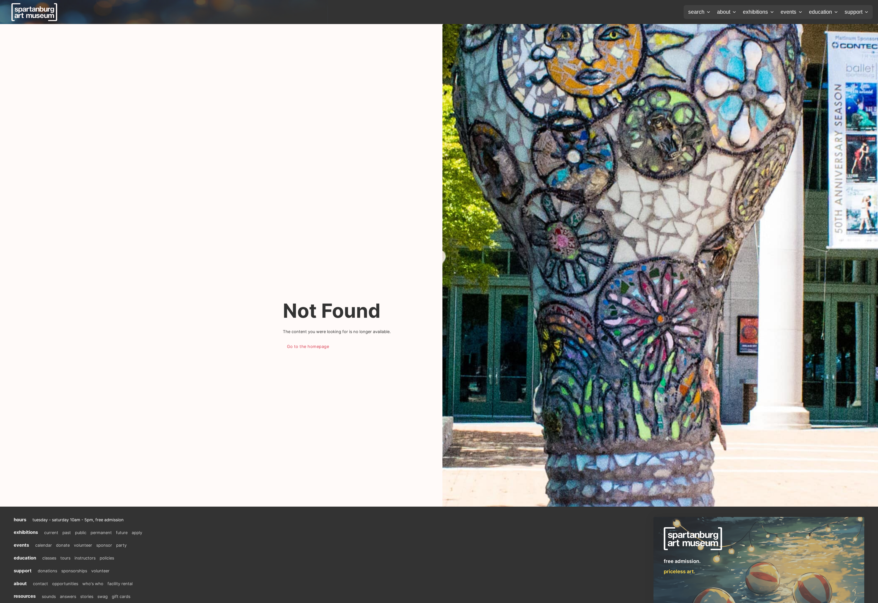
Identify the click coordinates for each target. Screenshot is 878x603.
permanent (101, 532)
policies (107, 558)
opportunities (65, 583)
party (121, 545)
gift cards (121, 596)
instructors (85, 558)
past (66, 532)
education (820, 12)
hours (20, 519)
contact (40, 583)
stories (86, 596)
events (788, 12)
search (696, 12)
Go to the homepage (308, 346)
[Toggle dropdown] (708, 12)
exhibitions (755, 12)
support (853, 12)
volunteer (83, 545)
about (723, 12)
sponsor (104, 545)
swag (102, 596)
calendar (43, 545)
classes (49, 558)
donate (63, 545)
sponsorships (74, 570)
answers (68, 596)
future (122, 532)
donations (47, 570)
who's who (92, 583)
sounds (49, 596)
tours (65, 558)
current (51, 532)
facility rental (120, 583)
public (80, 532)
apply (137, 532)
